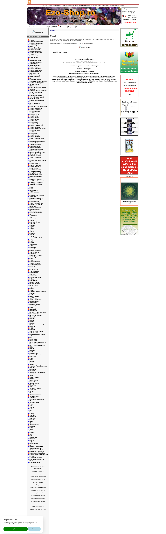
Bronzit (31, 242)
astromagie (94, 66)
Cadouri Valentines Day (36, 459)
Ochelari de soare (35, 72)
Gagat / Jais (33, 287)
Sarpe (31, 434)
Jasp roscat (33, 303)
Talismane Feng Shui (36, 149)
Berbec (31, 404)
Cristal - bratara (34, 111)
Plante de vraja (34, 98)
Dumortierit (33, 280)
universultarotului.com (91, 76)
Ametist (32, 220)
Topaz (31, 386)
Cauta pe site (39, 32)
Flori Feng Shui (34, 73)
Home (30, 27)
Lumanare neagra (35, 208)
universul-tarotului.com (75, 76)
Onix (30, 336)
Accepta (16, 528)
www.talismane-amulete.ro (38, 504)
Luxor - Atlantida (34, 76)
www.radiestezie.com (38, 506)
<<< (51, 52)
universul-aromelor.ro (118, 5)
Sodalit (31, 374)
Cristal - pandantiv (35, 127)
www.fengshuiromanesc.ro (70, 81)
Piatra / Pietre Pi (34, 103)
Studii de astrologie (35, 448)
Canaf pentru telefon (36, 203)
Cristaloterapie (34, 201)
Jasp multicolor (34, 306)
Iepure (31, 431)
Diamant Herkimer (35, 277)
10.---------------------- (35, 394)
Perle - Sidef (33, 339)
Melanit (31, 320)
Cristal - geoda (34, 119)
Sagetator (32, 416)
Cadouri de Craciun (35, 458)
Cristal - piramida (35, 130)
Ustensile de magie (35, 95)
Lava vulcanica (34, 314)
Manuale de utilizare (35, 51)
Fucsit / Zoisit (33, 285)
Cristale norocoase (35, 53)
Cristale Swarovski (35, 108)
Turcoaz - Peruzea (35, 388)
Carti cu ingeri (34, 45)
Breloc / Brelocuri (35, 166)
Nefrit (31, 328)
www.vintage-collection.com (38, 509)
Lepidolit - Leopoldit (35, 315)
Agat (31, 217)
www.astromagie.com (38, 471)
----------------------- (34, 59)
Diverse (32, 456)
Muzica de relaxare (35, 211)
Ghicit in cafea (34, 192)
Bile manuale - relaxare (36, 200)
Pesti (31, 421)
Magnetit (32, 317)
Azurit (31, 239)
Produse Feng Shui (35, 174)
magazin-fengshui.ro (70, 79)
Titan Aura (32, 385)
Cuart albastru (34, 271)
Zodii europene (34, 402)
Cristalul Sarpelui (35, 265)
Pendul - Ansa (33, 190)
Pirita (31, 347)
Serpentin (32, 369)
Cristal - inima (33, 122)
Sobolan (32, 426)
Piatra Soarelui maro (36, 344)
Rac (30, 409)
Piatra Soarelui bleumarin (37, 342)
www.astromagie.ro (38, 474)
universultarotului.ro (84, 5)
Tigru (31, 429)
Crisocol (32, 266)
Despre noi (71, 27)
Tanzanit (32, 382)
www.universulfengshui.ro (38, 495)
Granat (31, 290)
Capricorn (32, 418)
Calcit (31, 246)
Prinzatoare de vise (35, 176)
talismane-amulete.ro (68, 5)
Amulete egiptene (35, 144)
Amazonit (32, 219)
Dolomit (31, 279)
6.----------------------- (35, 178)
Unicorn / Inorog (34, 75)
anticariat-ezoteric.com (107, 76)
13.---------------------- (35, 445)
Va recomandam (34, 65)
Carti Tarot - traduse (35, 179)
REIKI (31, 187)
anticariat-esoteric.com (105, 78)
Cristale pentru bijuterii (36, 83)
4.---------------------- (35, 159)
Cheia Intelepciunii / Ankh (37, 87)
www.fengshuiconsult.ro (38, 493)
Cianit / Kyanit (33, 257)
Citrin (31, 258)
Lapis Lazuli (33, 310)
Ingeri (31, 46)
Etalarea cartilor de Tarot (37, 453)
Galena (31, 288)
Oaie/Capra (33, 437)
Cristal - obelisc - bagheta (37, 124)
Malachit (32, 318)
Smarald (32, 371)
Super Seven (33, 380)
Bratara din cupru (35, 68)
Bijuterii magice (34, 163)
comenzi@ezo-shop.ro (86, 59)
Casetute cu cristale (35, 204)
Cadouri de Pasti (34, 462)
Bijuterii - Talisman (35, 165)
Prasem (32, 348)
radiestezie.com (106, 5)
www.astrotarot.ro (100, 79)
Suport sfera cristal (35, 60)
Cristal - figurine (34, 136)
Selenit (31, 364)
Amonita (32, 225)
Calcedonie (33, 244)
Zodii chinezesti (34, 424)
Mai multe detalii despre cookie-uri (20, 524)
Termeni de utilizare (81, 72)
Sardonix (32, 361)
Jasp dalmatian (34, 301)
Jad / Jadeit (33, 298)
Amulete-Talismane (35, 143)
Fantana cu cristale (35, 212)
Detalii (129, 94)
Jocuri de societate (35, 184)
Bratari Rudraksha (35, 48)
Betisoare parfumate (36, 198)
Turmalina (32, 390)
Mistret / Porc (33, 443)
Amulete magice (34, 146)
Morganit (32, 326)
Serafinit (32, 367)
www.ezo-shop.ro (38, 482)
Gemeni (31, 407)
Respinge (34, 528)
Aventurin (32, 236)
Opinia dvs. (63, 27)
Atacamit (32, 235)
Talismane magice (35, 151)
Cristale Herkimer (35, 110)
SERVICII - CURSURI (36, 447)
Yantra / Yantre (34, 84)
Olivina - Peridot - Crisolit (37, 334)
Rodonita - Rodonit (35, 355)
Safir (31, 360)
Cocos (31, 440)
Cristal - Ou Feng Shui (36, 125)
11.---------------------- (35, 401)
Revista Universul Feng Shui (38, 454)
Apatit (31, 230)
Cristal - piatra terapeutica (37, 129)
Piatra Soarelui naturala (37, 345)
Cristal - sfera (33, 133)
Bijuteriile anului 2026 (36, 43)
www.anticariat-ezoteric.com (38, 476)
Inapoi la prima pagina (60, 52)
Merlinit (31, 322)
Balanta (31, 413)
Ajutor (49, 27)
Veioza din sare (34, 396)
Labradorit (32, 309)
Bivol (31, 428)
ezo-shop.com (76, 78)
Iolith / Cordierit (34, 296)
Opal (30, 337)
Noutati (31, 40)
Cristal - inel (33, 121)
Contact (78, 27)
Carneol (32, 249)
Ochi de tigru (33, 333)
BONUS (54, 27)
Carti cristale (33, 57)
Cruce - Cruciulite (35, 157)
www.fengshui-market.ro (86, 79)
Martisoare (32, 461)
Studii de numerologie (36, 450)
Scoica (31, 363)
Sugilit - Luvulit (34, 377)
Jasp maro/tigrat (34, 304)
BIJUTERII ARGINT (35, 79)
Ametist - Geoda (34, 222)
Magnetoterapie (34, 209)
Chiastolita (32, 254)
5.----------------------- (35, 171)
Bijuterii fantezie (34, 105)
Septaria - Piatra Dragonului (38, 366)
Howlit (31, 295)
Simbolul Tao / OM (35, 154)
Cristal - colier (34, 116)
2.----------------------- (35, 102)
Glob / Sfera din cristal (36, 97)
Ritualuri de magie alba (36, 100)
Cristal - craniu (34, 113)
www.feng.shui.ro (38, 485)
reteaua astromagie (83, 69)
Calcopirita (32, 247)
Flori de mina (33, 393)
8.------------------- (34, 193)
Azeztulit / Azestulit (35, 238)
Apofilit (31, 231)
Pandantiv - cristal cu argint (38, 106)
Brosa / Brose (33, 168)
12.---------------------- (35, 423)
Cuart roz (32, 274)
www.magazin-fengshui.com (38, 487)
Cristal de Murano (35, 170)
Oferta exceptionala (35, 92)
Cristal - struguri (34, 135)
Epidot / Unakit (34, 282)
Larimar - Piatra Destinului (37, 312)
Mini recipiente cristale (36, 162)
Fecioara (32, 412)
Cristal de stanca (34, 261)
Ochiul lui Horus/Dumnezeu (38, 91)
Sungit (31, 379)
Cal (30, 435)
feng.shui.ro (45, 5)
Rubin (31, 358)
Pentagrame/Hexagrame (37, 152)
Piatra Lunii (33, 341)
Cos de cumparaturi (39, 27)
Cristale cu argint (35, 49)
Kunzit (31, 307)
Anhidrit (32, 228)
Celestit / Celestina (35, 250)
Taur (30, 405)
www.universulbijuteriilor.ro (38, 498)
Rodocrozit (32, 356)
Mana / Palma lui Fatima (37, 141)
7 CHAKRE (33, 54)
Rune (31, 189)
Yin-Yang (32, 89)
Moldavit (32, 323)
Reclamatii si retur (130, 22)
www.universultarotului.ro (38, 501)
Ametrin (32, 223)
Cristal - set (33, 132)
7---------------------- (34, 185)
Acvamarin (33, 216)
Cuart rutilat (33, 276)
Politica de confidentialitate (90, 73)
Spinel (31, 375)
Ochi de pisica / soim (36, 331)
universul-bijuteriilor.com (63, 78)
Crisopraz (32, 268)
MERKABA (33, 86)
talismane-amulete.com (89, 78)
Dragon (31, 432)
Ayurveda (32, 197)
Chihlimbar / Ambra (35, 255)
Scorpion (32, 415)
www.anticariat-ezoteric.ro (38, 479)
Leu (30, 410)
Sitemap (91, 72)
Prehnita (32, 350)
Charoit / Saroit (34, 252)
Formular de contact (129, 20)
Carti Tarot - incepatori (36, 181)
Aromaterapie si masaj (36, 195)
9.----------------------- (35, 214)
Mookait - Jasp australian (37, 325)
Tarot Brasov (84, 81)
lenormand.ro (87, 82)
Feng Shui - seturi (35, 173)
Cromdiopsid (33, 269)
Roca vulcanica (34, 353)
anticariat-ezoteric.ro (55, 5)
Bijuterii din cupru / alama (37, 160)
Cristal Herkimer (34, 263)
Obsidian (32, 329)
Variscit (31, 391)
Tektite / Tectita (34, 383)
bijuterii (76, 5)
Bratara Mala (33, 67)
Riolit (31, 352)
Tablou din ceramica (35, 62)
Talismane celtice (35, 148)
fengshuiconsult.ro (96, 5)
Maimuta (32, 439)
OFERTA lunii (33, 64)
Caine (31, 442)
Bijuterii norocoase (35, 70)
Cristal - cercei (34, 114)
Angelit (31, 227)
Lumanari (32, 206)
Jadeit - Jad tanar (35, 299)
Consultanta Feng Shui (36, 451)
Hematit (32, 293)
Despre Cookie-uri (75, 73)
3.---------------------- (35, 140)
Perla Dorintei (33, 94)
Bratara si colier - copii (36, 138)
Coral (31, 260)
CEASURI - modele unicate (38, 81)
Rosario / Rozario (35, 155)
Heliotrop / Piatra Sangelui (37, 291)
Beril (31, 241)
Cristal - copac (34, 117)
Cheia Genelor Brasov (96, 81)
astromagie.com (57, 79)
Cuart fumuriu (33, 272)
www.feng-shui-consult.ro (38, 490)
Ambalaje (32, 397)
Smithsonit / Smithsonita (37, 372)
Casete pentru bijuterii (36, 399)
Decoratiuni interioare (36, 41)
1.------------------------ (35, 78)
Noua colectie (33, 56)
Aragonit (32, 233)
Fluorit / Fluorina (34, 284)
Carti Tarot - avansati (36, 182)
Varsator (32, 420)
